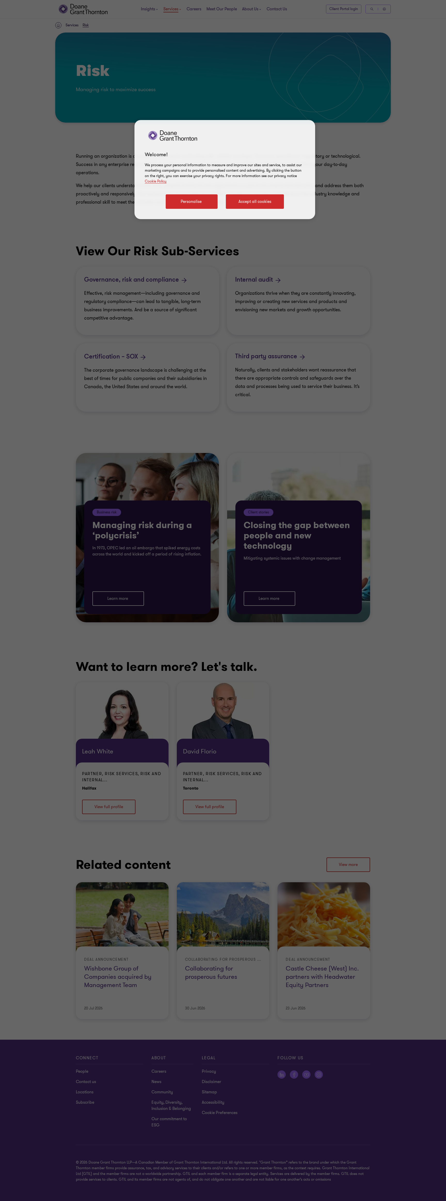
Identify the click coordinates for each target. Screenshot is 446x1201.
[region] (224, 169)
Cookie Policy (155, 181)
